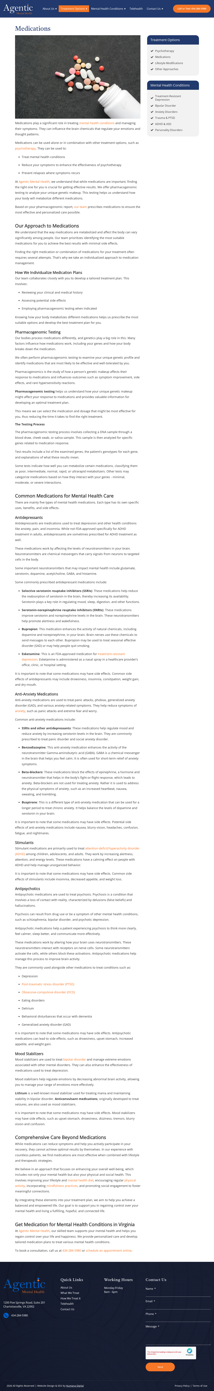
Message (151, 1326)
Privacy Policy (182, 1385)
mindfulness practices (62, 1186)
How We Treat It (71, 1298)
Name (149, 1289)
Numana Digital (75, 1385)
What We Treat (70, 1293)
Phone (150, 1314)
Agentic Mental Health (34, 182)
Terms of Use (200, 1385)
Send (160, 1367)
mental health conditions (97, 123)
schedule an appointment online (109, 1250)
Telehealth (136, 9)
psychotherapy (25, 148)
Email (149, 1301)
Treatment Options (73, 9)
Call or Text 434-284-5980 (192, 8)
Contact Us (154, 9)
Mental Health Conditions (107, 9)
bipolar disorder (74, 1059)
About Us (48, 9)
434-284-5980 (71, 1250)
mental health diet (80, 1180)
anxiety (20, 711)
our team (80, 207)
